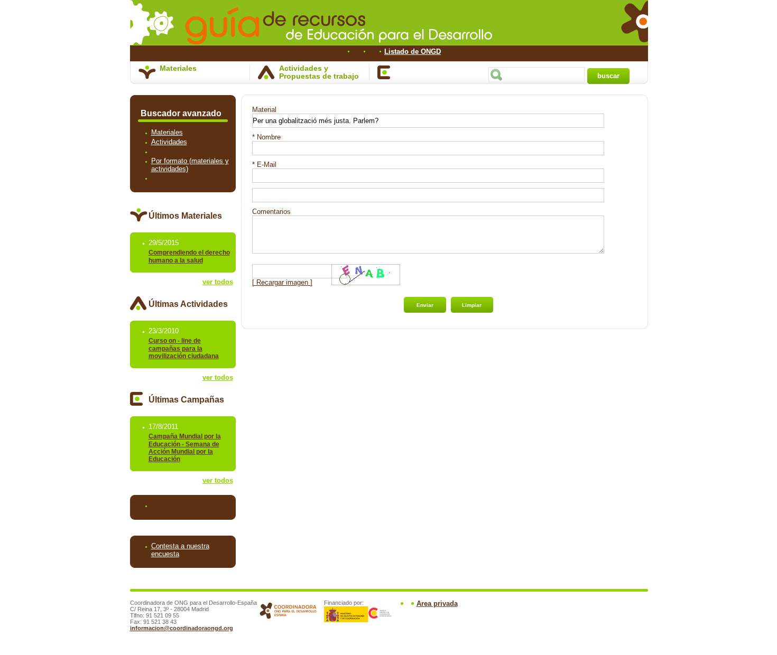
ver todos (217, 282)
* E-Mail (264, 165)
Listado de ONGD (412, 51)
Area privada (437, 603)
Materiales (178, 68)
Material (264, 110)
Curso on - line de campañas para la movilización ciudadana (184, 348)
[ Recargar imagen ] (282, 282)
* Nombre (266, 137)
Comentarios (271, 212)
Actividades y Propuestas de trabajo (319, 72)
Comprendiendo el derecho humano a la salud (189, 256)
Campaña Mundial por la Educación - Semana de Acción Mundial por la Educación (185, 448)
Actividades (169, 142)
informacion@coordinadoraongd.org (181, 628)
